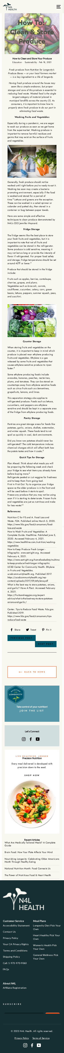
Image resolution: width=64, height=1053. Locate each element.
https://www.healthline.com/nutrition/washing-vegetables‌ (31, 543)
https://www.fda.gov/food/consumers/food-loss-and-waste (30, 526)
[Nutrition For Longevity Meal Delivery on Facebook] (31, 739)
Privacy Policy (10, 938)
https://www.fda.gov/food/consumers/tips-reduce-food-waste (30, 617)
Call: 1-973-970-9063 (15, 963)
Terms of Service (40, 1038)
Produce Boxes (16, 73)
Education (17, 62)
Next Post (45, 644)
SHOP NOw (32, 775)
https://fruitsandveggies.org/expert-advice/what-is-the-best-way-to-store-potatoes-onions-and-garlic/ (30, 598)
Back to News (34, 671)
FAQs (6, 969)
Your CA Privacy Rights (16, 944)
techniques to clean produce (22, 219)
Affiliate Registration (14, 987)
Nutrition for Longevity (41, 69)
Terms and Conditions (15, 950)
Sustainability (31, 62)
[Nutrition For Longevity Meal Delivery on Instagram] (24, 739)
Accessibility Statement (16, 925)
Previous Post (22, 638)
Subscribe (12, 1004)
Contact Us (9, 931)
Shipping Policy (11, 956)
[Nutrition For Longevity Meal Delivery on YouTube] (38, 739)
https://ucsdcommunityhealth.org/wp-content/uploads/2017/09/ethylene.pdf (28, 579)
